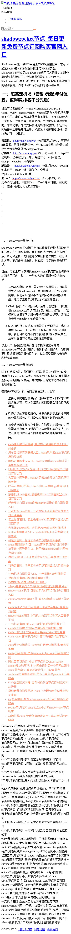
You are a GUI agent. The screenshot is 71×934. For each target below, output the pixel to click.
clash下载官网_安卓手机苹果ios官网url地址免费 (36, 632)
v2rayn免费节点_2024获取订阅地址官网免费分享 (37, 586)
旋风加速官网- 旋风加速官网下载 (28, 578)
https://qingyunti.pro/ (24, 140)
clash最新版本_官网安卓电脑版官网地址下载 (35, 628)
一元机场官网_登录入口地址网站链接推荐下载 (36, 623)
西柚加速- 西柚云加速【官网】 (27, 582)
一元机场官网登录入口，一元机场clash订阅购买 (37, 573)
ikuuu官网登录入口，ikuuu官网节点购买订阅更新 (38, 544)
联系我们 (52, 929)
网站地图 (39, 929)
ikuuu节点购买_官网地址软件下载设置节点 (34, 669)
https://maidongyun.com (27, 165)
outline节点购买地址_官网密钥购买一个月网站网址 (38, 665)
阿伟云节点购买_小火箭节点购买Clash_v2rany (35, 661)
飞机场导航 (48, 3)
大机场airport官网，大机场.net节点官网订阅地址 (37, 527)
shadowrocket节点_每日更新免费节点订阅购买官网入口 (34, 47)
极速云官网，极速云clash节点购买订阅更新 (34, 540)
